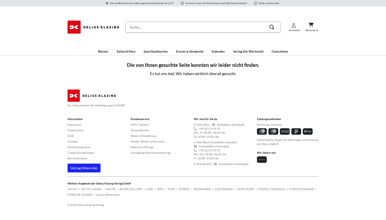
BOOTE (110, 189)
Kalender (218, 51)
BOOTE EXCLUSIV (130, 189)
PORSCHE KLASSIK (80, 194)
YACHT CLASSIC (91, 189)
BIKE (160, 189)
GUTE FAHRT (245, 189)
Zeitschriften (126, 51)
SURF (149, 189)
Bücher (103, 51)
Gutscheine (280, 51)
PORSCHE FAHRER (301, 189)
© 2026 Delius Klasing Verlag (86, 205)
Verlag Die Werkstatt (248, 51)
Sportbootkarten (156, 51)
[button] (271, 27)
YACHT (72, 189)
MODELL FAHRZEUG (271, 189)
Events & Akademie (190, 51)
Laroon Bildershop (107, 194)
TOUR (171, 189)
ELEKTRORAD (224, 189)
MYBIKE (184, 189)
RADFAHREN (202, 189)
